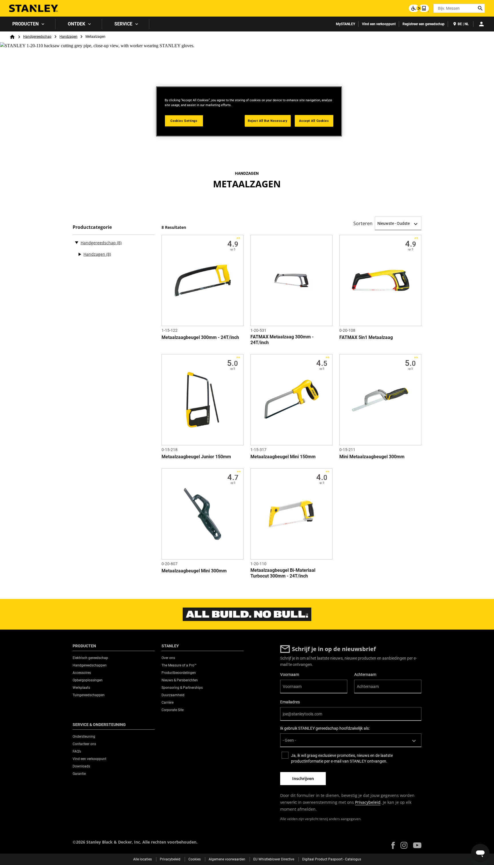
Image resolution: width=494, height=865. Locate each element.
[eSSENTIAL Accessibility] (419, 8)
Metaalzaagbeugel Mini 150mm (283, 456)
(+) (79, 254)
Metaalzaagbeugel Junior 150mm (196, 456)
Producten (25, 24)
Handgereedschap (37, 37)
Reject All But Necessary (268, 121)
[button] (393, 845)
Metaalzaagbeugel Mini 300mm (194, 571)
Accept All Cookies (314, 121)
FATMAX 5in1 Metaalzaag (366, 337)
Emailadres (290, 702)
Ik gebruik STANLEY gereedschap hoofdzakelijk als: (325, 728)
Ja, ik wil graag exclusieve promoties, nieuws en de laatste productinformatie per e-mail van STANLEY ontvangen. (342, 758)
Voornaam (289, 674)
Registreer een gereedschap (424, 24)
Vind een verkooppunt (379, 24)
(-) (76, 242)
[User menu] (481, 24)
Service (123, 24)
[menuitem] (27, 24)
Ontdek (76, 24)
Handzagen (68, 37)
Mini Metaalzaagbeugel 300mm (372, 456)
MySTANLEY (345, 24)
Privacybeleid (368, 802)
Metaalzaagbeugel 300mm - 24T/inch (200, 337)
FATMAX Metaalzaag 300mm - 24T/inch (282, 339)
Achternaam (365, 674)
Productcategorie (92, 227)
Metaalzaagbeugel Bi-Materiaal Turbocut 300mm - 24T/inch (282, 573)
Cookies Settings (183, 121)
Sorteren (363, 223)
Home (12, 37)
